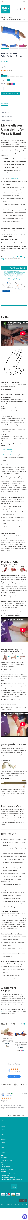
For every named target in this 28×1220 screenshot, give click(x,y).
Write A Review (14, 1077)
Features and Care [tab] (7, 116)
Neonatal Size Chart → (8, 455)
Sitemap (3, 1152)
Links (24, 1)
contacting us (14, 178)
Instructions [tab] (5, 112)
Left (8, 80)
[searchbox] (7, 1084)
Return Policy (4, 1145)
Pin (25, 1200)
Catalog (3, 1142)
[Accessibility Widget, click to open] (24, 1216)
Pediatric (11, 17)
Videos (2, 1134)
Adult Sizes (4, 76)
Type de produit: (5, 67)
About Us (3, 1011)
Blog (2, 1137)
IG (23, 1200)
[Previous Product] (24, 53)
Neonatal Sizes (19, 76)
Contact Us (3, 1150)
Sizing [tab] (3, 108)
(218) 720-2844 (7, 1165)
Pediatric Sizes (11, 76)
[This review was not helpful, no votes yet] (25, 1115)
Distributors (4, 1124)
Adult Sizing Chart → (8, 449)
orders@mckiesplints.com (16, 1179)
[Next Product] (26, 53)
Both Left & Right (18, 80)
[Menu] (17, 9)
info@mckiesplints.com (9, 1177)
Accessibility (4, 1139)
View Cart (3, 1181)
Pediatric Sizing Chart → (9, 452)
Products (3, 1126)
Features (3, 1129)
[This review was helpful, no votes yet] (22, 1115)
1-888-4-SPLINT (4, 1169)
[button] (21, 1024)
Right (11, 80)
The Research (4, 1132)
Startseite (4, 17)
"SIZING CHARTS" (18, 173)
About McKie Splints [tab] (7, 120)
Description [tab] (4, 104)
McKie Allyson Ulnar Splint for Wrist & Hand (11, 54)
